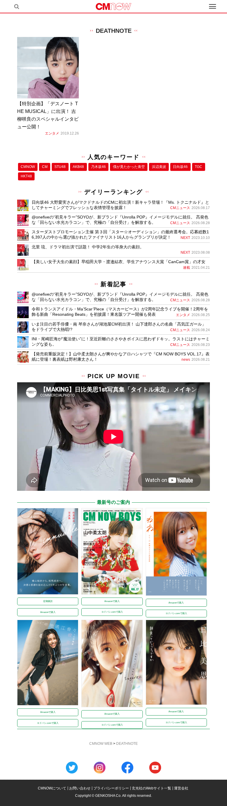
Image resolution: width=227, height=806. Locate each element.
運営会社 (181, 788)
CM (45, 167)
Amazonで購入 (48, 612)
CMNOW (28, 167)
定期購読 (48, 601)
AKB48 (78, 167)
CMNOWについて (52, 788)
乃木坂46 (98, 167)
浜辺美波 (159, 167)
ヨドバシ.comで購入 (112, 612)
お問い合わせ (79, 788)
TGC (198, 167)
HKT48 (26, 176)
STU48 (60, 167)
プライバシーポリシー (111, 788)
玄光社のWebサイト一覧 (151, 788)
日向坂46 (180, 167)
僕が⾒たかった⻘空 (129, 167)
